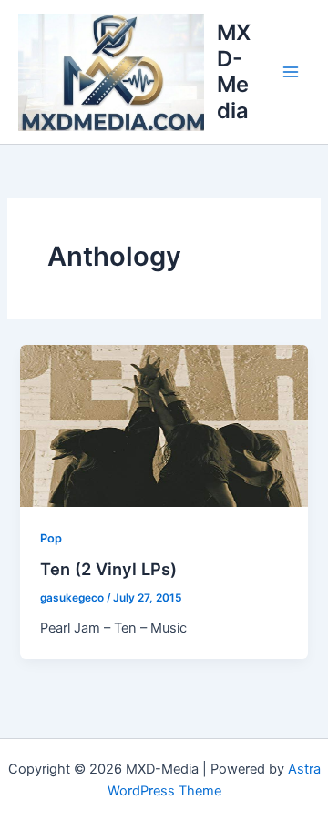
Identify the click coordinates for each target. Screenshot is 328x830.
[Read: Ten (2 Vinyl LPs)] (163, 425)
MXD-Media (234, 71)
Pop (51, 538)
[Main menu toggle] (291, 72)
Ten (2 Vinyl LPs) (108, 569)
